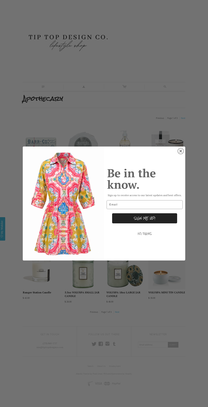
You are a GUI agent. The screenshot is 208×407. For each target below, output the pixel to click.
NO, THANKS (145, 233)
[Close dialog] (181, 151)
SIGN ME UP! (144, 218)
